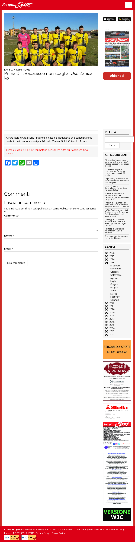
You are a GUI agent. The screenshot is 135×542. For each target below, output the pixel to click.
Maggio (114, 287)
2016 (112, 321)
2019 (112, 312)
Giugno (114, 284)
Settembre (116, 274)
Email (7, 248)
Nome (8, 235)
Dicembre (115, 265)
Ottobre (114, 271)
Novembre (115, 268)
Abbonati (117, 76)
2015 (112, 324)
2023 (111, 262)
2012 (112, 334)
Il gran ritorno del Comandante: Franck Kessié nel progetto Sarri (116, 188)
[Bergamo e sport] (117, 349)
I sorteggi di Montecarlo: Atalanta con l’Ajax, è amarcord (114, 231)
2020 (112, 309)
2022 (112, 303)
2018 (112, 315)
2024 (112, 259)
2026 (112, 252)
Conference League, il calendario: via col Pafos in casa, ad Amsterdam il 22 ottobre (115, 172)
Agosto (114, 278)
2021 (112, 306)
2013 (112, 331)
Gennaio (114, 299)
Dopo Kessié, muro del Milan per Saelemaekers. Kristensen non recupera (117, 181)
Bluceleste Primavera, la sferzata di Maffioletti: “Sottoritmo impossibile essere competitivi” (117, 196)
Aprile (113, 290)
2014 (112, 328)
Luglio (113, 281)
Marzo (113, 293)
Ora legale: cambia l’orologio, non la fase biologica (116, 237)
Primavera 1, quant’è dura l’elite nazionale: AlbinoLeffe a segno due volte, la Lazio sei (117, 205)
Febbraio (115, 296)
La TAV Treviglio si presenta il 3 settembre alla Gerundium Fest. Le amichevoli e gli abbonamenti (116, 213)
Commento (11, 215)
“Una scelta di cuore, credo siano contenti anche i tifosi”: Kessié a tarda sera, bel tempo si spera (117, 163)
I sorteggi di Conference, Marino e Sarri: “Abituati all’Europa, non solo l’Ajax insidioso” (115, 223)
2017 (112, 318)
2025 (112, 256)
